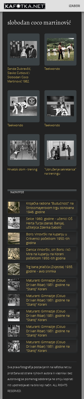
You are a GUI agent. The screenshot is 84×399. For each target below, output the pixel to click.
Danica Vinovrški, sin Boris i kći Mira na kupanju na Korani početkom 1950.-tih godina (48, 253)
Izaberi (74, 6)
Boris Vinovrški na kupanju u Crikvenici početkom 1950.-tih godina (48, 238)
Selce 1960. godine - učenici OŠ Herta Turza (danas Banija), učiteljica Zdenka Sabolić (49, 223)
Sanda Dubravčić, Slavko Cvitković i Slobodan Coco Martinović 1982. (19, 75)
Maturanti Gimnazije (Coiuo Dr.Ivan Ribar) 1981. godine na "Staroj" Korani (48, 284)
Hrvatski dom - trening (22, 169)
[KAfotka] (31, 6)
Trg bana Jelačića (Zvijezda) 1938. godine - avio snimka (49, 269)
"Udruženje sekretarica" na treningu (60, 171)
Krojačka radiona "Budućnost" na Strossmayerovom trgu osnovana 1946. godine (50, 207)
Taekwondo (52, 69)
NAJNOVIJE (17, 192)
